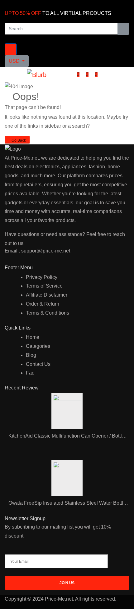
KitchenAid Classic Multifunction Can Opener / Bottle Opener (66, 436)
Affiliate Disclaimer (46, 295)
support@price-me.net (45, 250)
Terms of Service (44, 286)
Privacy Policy (41, 277)
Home (32, 337)
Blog (31, 355)
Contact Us (38, 364)
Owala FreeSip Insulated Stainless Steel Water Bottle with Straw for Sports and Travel (67, 503)
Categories (38, 346)
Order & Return (42, 304)
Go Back (19, 140)
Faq (30, 372)
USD (15, 61)
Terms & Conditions (47, 313)
